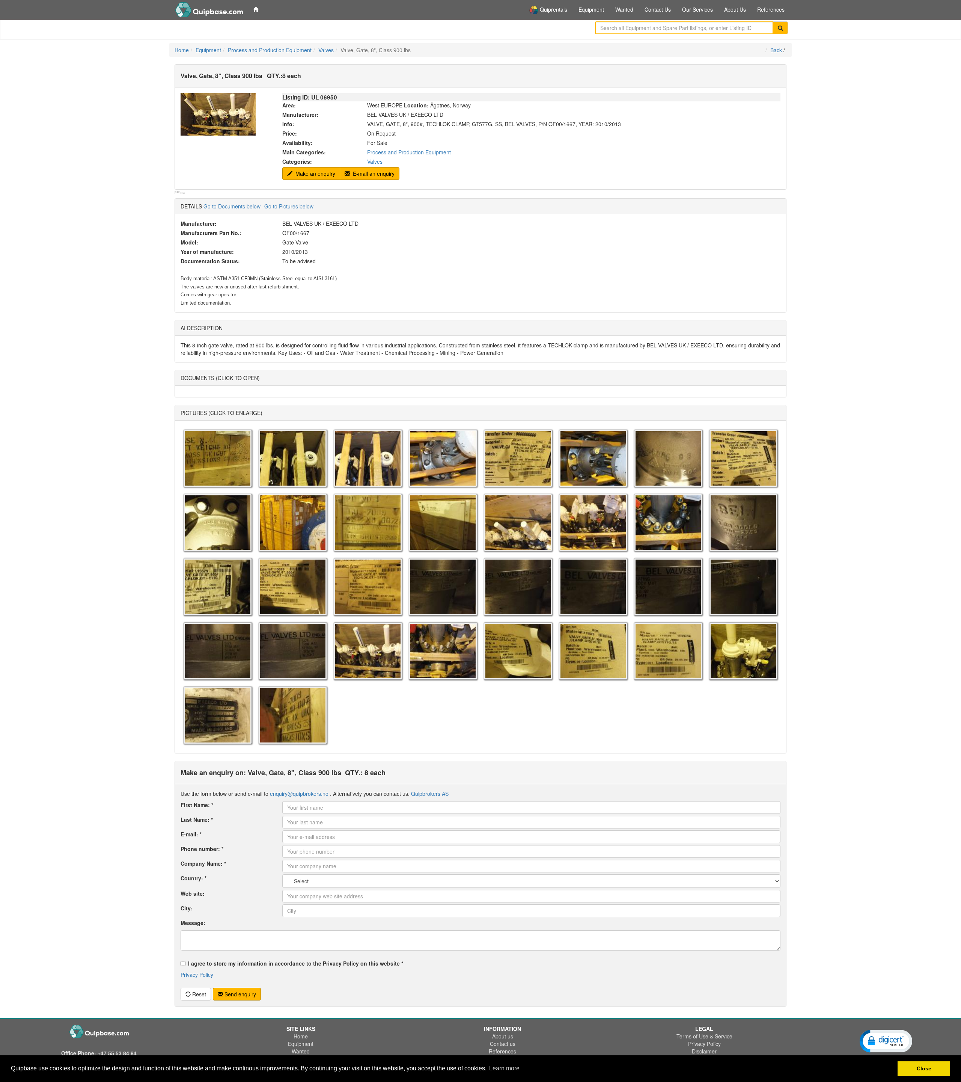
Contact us (502, 1043)
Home (182, 50)
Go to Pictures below (288, 206)
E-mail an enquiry (373, 173)
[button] (886, 1040)
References (771, 9)
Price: (289, 133)
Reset (199, 994)
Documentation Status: (210, 261)
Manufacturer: (300, 114)
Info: (288, 124)
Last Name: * (197, 819)
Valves (326, 50)
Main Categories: (304, 152)
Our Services (697, 9)
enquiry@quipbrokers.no (299, 793)
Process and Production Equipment (270, 50)
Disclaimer (704, 1051)
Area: (289, 105)
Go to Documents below (232, 206)
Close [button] (924, 1068)
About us (502, 1036)
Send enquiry (240, 994)
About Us (735, 9)
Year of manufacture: (207, 251)
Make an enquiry (314, 173)
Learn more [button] (504, 1068)
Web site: (193, 893)
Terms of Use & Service (704, 1036)
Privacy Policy (197, 974)
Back (776, 50)
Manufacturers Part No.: (211, 233)
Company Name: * (203, 863)
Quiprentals (552, 9)
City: (187, 908)
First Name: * (197, 805)
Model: (189, 242)
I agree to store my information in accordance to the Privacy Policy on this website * (295, 963)
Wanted (624, 9)
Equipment (591, 9)
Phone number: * (202, 849)
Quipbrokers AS (430, 793)
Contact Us (658, 9)
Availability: (297, 142)
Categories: (297, 161)
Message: (193, 923)
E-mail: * (191, 834)
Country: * (193, 878)
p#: (177, 192)
